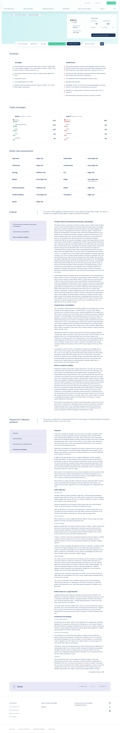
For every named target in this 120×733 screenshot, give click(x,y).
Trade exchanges (23, 43)
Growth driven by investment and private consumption (24, 225)
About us (43, 707)
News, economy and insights (49, 703)
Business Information (14, 710)
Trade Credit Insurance (14, 706)
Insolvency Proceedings (20, 449)
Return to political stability (20, 237)
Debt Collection (17, 438)
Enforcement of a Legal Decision (22, 444)
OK (102, 43)
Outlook (44, 43)
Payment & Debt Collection (58, 43)
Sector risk (35, 43)
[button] (9, 8)
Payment (15, 433)
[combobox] (91, 44)
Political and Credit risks (14, 713)
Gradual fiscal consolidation (21, 231)
